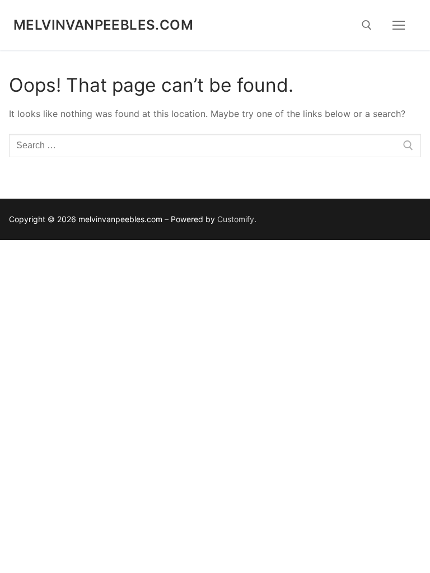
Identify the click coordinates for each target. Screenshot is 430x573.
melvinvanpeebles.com (103, 25)
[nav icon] (399, 25)
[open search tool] (367, 25)
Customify (235, 219)
